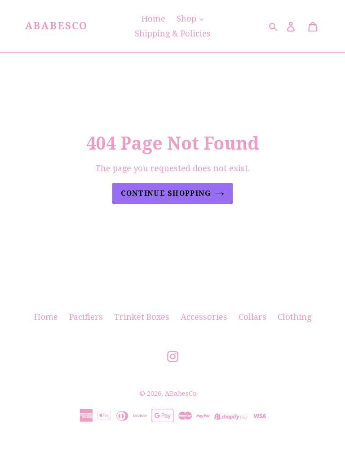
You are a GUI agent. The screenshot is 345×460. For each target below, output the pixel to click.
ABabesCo (56, 25)
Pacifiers (86, 317)
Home (153, 18)
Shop (188, 18)
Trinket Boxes (141, 317)
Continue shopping (166, 193)
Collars (252, 317)
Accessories (204, 317)
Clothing (294, 317)
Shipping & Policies (173, 33)
